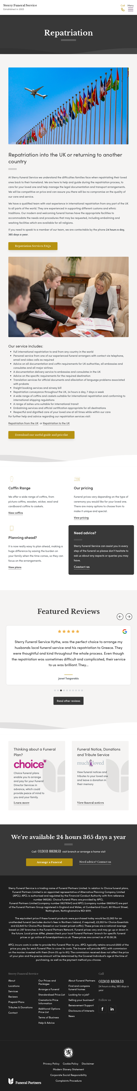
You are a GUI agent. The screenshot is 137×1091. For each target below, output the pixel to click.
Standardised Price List (51, 994)
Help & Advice (46, 1023)
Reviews (13, 996)
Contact (13, 1012)
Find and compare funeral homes (79, 987)
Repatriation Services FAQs (33, 246)
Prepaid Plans (16, 1002)
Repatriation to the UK (56, 423)
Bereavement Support (81, 1005)
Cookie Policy (70, 1063)
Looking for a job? (78, 994)
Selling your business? (81, 1000)
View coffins (15, 513)
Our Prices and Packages (47, 982)
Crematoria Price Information (48, 1001)
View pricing (81, 517)
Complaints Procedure (69, 1080)
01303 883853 (49, 851)
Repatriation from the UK (23, 423)
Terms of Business (48, 1017)
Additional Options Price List (49, 1010)
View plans (14, 567)
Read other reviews (68, 701)
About (11, 980)
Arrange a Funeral (49, 862)
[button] (120, 616)
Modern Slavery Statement (68, 1069)
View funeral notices (90, 802)
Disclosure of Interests (81, 1010)
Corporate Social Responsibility (68, 1075)
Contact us (82, 567)
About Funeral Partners (81, 980)
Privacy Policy (51, 1063)
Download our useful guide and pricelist (41, 434)
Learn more (21, 802)
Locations (14, 986)
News (71, 1016)
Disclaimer (88, 1063)
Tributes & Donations (20, 1007)
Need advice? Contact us (95, 861)
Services (13, 991)
